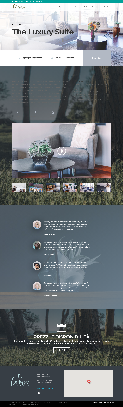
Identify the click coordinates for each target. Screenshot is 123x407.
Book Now (97, 58)
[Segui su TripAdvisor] (39, 393)
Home (61, 7)
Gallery (87, 7)
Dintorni (78, 7)
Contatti (107, 7)
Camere (69, 7)
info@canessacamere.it (45, 388)
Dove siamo (97, 7)
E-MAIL (61, 350)
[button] (89, 382)
